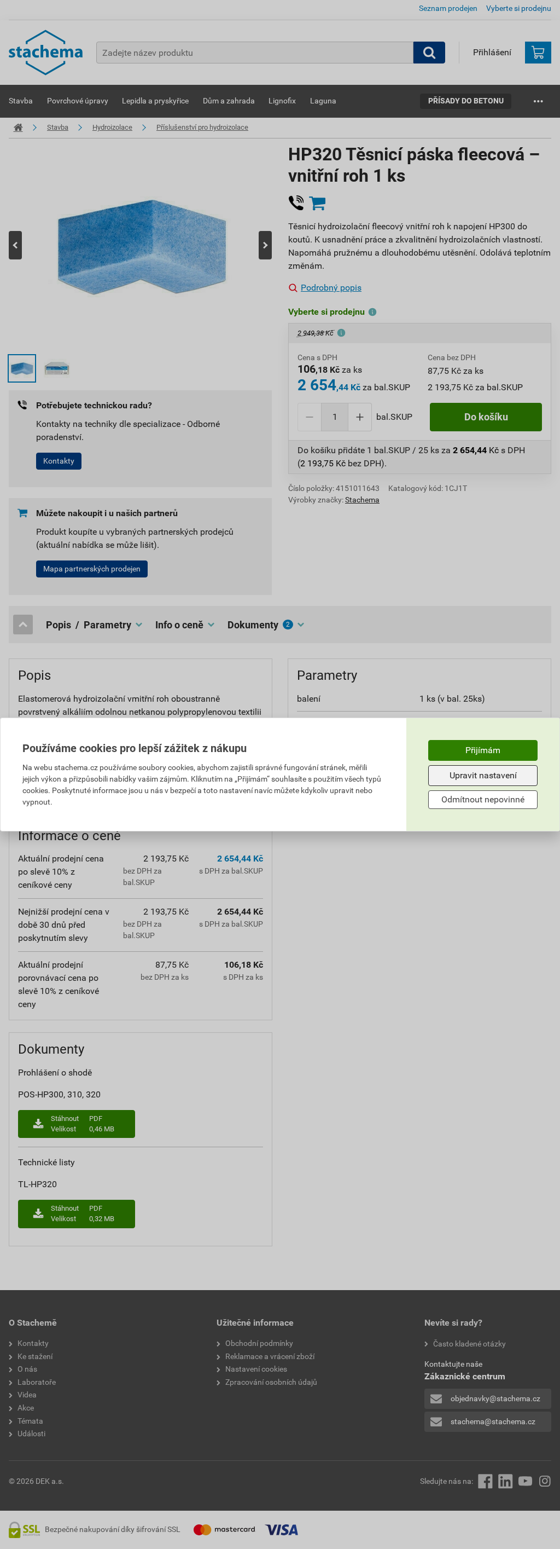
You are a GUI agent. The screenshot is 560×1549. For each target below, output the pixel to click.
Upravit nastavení (483, 775)
